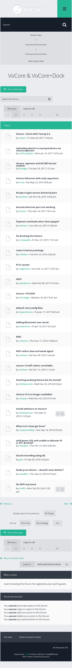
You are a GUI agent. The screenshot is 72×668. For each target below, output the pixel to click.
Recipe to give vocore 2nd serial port (36, 193)
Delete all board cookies (30, 637)
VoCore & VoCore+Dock (36, 54)
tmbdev (23, 254)
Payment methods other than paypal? (37, 221)
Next (66, 503)
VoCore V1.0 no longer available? (34, 394)
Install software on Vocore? (31, 409)
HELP (19, 279)
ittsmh (22, 211)
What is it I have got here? (30, 426)
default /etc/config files (29, 308)
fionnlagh (24, 297)
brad (21, 182)
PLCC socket (23, 265)
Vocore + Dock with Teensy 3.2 (33, 134)
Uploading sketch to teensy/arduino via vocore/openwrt (38, 149)
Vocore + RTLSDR (25, 293)
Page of (28, 108)
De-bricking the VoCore (29, 236)
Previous (8, 503)
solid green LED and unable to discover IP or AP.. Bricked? (39, 441)
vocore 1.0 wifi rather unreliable (34, 365)
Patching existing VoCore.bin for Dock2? (38, 380)
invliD (22, 488)
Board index (36, 35)
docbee (23, 196)
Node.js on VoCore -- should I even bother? (40, 470)
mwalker (23, 445)
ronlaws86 (24, 240)
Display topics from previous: (26, 513)
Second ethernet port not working (35, 207)
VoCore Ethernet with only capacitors (37, 178)
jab (20, 459)
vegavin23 (24, 268)
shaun (22, 137)
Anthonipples (26, 153)
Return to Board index (14, 558)
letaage (23, 168)
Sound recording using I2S (30, 455)
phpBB (27, 654)
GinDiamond (25, 384)
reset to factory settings (29, 250)
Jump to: (27, 564)
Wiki (18, 337)
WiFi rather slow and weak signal (34, 351)
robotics (23, 340)
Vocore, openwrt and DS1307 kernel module (36, 164)
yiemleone (24, 283)
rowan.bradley (26, 430)
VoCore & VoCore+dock (36, 44)
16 (57, 114)
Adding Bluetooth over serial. (32, 322)
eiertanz (23, 225)
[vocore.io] (28, 9)
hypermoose (26, 312)
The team (8, 637)
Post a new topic (15, 89)
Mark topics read (36, 61)
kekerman (24, 326)
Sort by (13, 523)
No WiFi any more (26, 484)
